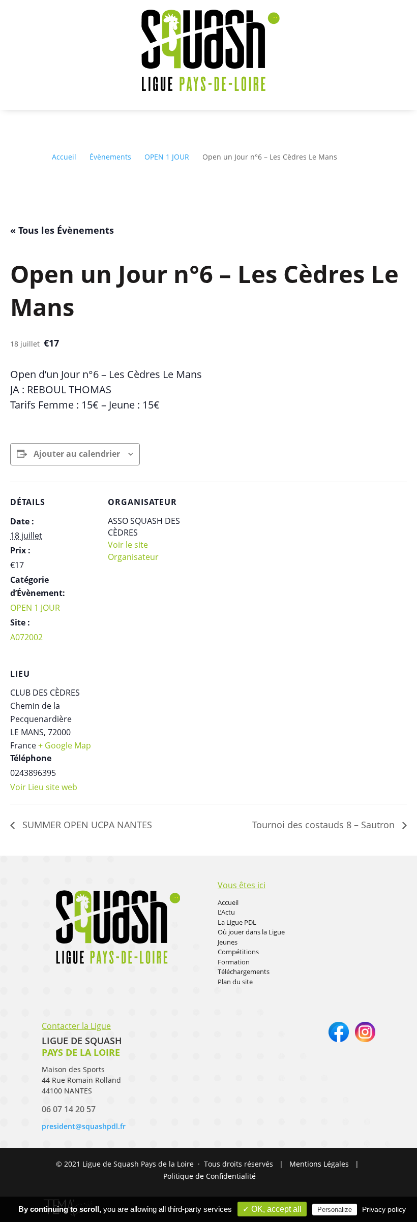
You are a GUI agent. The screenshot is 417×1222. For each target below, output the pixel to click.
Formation (234, 961)
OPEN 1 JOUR (35, 607)
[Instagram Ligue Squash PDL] (365, 1039)
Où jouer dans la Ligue (251, 931)
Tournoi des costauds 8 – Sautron (324, 825)
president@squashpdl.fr (84, 1126)
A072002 (26, 637)
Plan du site (235, 981)
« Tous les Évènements (62, 230)
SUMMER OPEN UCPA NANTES (86, 825)
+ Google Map (64, 745)
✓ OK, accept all (272, 1209)
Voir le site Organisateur (133, 550)
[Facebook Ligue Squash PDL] (339, 1039)
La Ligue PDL (237, 922)
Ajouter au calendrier (77, 453)
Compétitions (238, 951)
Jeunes (227, 942)
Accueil (228, 902)
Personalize (334, 1209)
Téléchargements (244, 971)
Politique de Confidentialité (209, 1176)
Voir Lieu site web (43, 787)
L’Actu (226, 912)
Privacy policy (384, 1209)
